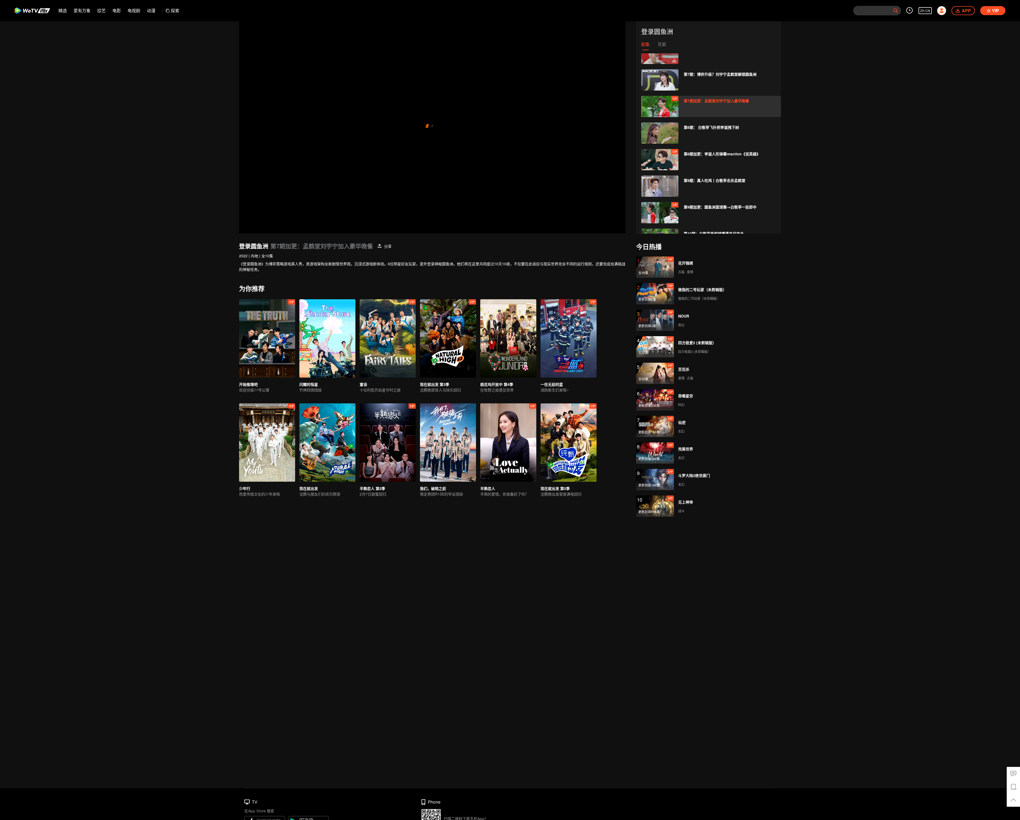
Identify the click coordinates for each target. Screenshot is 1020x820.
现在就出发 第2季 (555, 488)
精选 (62, 10)
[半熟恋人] (508, 442)
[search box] (895, 10)
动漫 (151, 10)
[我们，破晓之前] (448, 442)
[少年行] (267, 442)
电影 (116, 10)
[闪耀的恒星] (327, 338)
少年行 (244, 488)
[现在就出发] (327, 442)
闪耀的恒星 (308, 384)
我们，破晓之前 (433, 488)
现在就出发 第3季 (434, 384)
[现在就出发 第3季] (448, 338)
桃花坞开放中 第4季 (496, 384)
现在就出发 (308, 488)
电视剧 (134, 10)
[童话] (388, 338)
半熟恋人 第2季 (372, 488)
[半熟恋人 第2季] (388, 442)
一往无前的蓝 (552, 384)
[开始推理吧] (267, 338)
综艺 (101, 10)
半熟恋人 (487, 488)
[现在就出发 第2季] (569, 442)
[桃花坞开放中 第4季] (508, 338)
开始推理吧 (248, 384)
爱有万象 (82, 10)
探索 (175, 10)
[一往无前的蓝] (569, 338)
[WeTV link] (32, 10)
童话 (363, 384)
